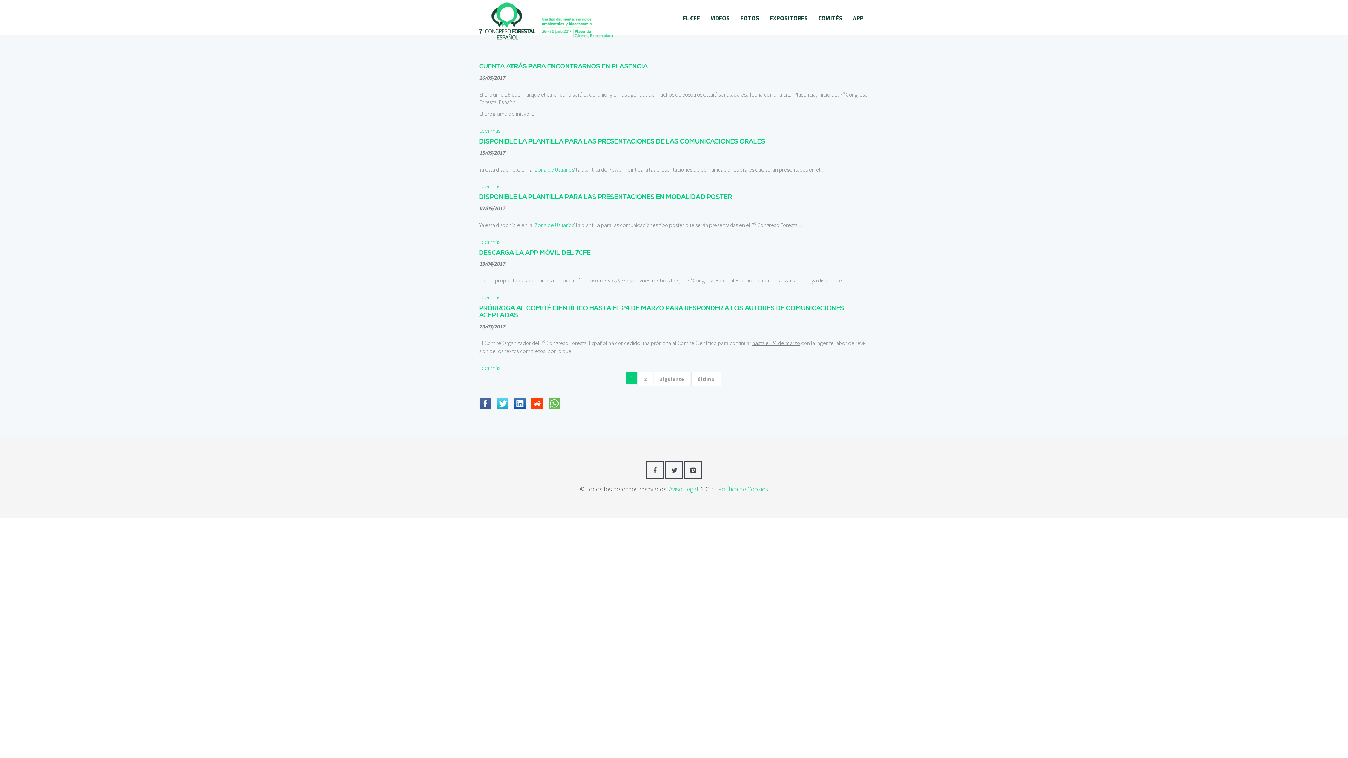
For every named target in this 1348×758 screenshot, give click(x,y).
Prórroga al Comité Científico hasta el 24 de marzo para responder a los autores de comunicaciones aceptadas (661, 311)
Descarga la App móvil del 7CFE (535, 253)
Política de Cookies (743, 489)
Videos (720, 18)
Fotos (749, 18)
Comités (830, 18)
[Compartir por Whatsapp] (554, 399)
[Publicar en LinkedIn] (520, 399)
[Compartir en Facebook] (485, 399)
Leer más (489, 130)
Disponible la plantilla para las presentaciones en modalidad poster (605, 197)
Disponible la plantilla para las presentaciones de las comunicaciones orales (622, 142)
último (706, 379)
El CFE (691, 18)
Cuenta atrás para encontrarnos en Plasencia (563, 66)
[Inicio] (546, 20)
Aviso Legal (683, 489)
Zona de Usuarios (554, 169)
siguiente (672, 379)
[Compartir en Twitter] (503, 399)
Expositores (789, 18)
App (858, 18)
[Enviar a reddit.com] (537, 399)
